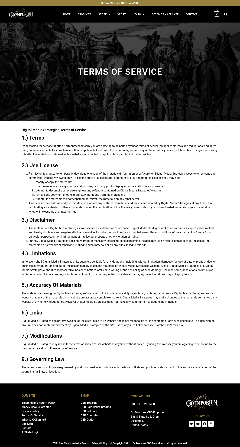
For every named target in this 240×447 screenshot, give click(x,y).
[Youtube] (198, 424)
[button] (226, 14)
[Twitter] (191, 424)
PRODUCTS (84, 14)
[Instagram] (211, 424)
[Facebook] (204, 424)
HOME (67, 14)
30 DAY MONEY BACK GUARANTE (120, 3)
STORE (102, 14)
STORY (121, 14)
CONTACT (192, 14)
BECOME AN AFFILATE (165, 14)
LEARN (137, 14)
